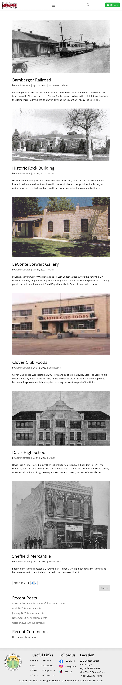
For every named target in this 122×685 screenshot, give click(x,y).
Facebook (70, 661)
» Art (32, 665)
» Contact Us (48, 675)
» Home (34, 660)
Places (65, 85)
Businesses (55, 85)
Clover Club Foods (29, 362)
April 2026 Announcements (26, 608)
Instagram (70, 666)
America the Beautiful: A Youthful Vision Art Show (38, 603)
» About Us (47, 665)
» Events (34, 670)
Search (104, 587)
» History (46, 660)
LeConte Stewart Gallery (35, 264)
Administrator (22, 85)
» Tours (34, 675)
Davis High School (29, 452)
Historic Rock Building (33, 168)
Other (51, 173)
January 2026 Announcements (28, 613)
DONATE (114, 4)
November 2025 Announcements (29, 617)
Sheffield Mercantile (31, 556)
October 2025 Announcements (28, 622)
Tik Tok (68, 671)
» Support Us (48, 670)
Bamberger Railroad (31, 80)
